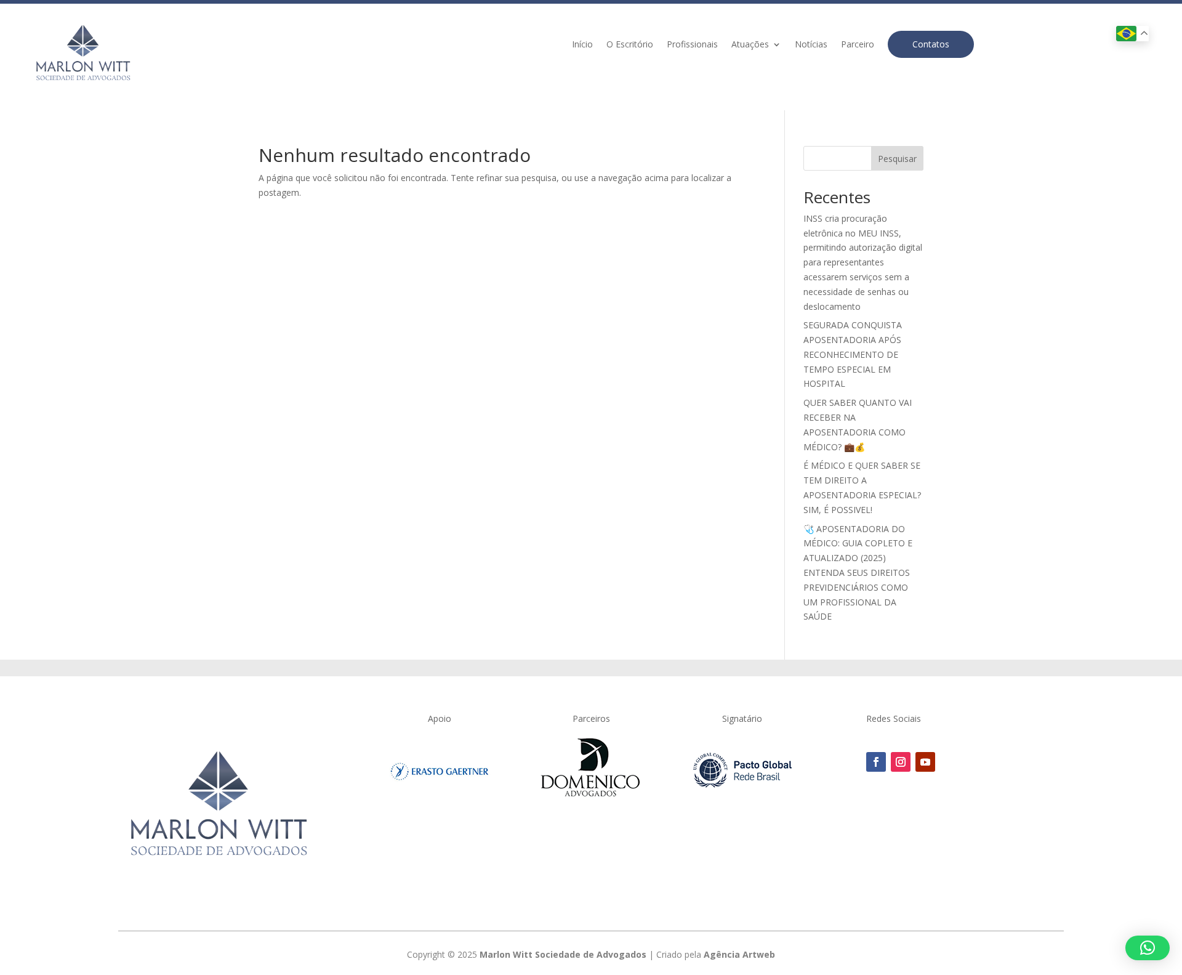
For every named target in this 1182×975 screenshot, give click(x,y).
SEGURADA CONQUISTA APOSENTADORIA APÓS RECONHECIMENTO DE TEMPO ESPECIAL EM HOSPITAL (852, 354)
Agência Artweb (739, 954)
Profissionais (692, 45)
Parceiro (857, 45)
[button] (1147, 948)
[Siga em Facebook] (876, 762)
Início (582, 45)
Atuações (750, 45)
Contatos (930, 44)
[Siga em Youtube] (925, 762)
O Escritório (629, 45)
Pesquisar (897, 158)
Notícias (811, 45)
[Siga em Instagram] (901, 762)
